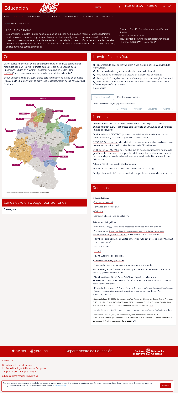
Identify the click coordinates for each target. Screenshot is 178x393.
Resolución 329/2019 (24, 77)
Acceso (151, 6)
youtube (40, 351)
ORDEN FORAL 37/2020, (106, 150)
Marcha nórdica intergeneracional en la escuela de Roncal (125, 71)
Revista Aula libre (101, 247)
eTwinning (98, 211)
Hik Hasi (97, 251)
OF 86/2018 (27, 67)
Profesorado (99, 265)
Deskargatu (10, 209)
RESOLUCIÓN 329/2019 (105, 142)
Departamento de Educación (89, 351)
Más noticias (99, 88)
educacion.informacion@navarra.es (20, 376)
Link (121, 273)
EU (169, 6)
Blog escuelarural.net (103, 202)
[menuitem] (7, 17)
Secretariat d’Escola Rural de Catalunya (111, 216)
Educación (16, 8)
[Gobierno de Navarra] (148, 351)
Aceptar (165, 386)
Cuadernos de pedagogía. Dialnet (109, 260)
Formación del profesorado (106, 207)
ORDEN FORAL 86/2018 (106, 123)
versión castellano (110, 273)
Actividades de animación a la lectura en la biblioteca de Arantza (129, 74)
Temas (7, 23)
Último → (168, 109)
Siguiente (152, 109)
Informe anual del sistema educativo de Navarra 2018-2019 (123, 168)
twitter (20, 351)
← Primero (122, 109)
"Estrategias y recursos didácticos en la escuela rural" (137, 227)
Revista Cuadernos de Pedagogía (108, 256)
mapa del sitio (132, 6)
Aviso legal (7, 360)
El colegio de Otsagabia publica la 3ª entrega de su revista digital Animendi (134, 78)
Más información (59, 386)
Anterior (138, 109)
